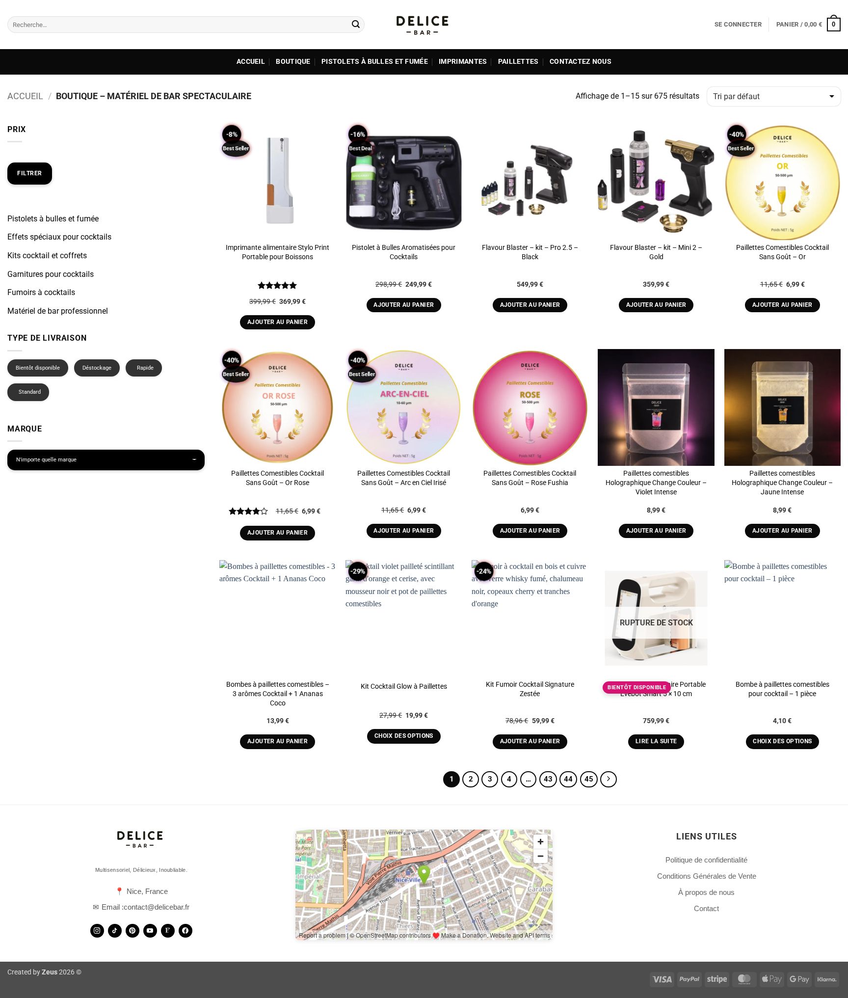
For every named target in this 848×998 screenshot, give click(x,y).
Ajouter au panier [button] (277, 322)
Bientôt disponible (38, 368)
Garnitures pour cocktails (50, 274)
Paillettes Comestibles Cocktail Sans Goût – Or (782, 252)
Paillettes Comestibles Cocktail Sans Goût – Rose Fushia (529, 478)
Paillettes (518, 61)
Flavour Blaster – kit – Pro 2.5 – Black (530, 252)
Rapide (145, 368)
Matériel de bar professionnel (57, 311)
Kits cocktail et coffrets (47, 255)
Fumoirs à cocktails (41, 292)
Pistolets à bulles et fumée (374, 61)
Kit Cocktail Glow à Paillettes (404, 686)
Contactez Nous (580, 61)
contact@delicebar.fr (156, 907)
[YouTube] (150, 931)
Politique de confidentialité (706, 860)
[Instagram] (97, 931)
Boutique (293, 61)
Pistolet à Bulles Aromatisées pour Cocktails (403, 252)
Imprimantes (463, 61)
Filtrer (29, 173)
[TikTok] (115, 931)
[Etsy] (168, 931)
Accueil (251, 61)
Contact (706, 908)
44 (568, 779)
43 (548, 779)
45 (588, 779)
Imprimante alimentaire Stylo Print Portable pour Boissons (277, 252)
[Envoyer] (355, 24)
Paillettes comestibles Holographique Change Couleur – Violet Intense (656, 482)
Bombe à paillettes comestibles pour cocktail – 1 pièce (782, 689)
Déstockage (96, 368)
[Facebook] (185, 931)
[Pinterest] (132, 931)
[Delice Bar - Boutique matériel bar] (424, 24)
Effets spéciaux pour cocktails (59, 237)
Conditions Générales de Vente (706, 876)
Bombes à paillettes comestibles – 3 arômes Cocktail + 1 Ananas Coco (277, 693)
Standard (30, 392)
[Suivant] (608, 779)
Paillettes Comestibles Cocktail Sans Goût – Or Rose (277, 478)
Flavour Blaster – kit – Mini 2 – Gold (656, 252)
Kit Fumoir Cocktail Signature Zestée (530, 689)
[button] (738, 24)
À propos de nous (706, 892)
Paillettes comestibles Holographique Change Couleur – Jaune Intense (782, 482)
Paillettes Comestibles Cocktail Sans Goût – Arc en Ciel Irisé (403, 478)
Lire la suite (656, 741)
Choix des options (403, 735)
